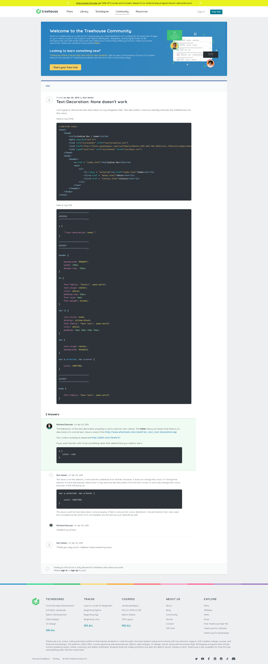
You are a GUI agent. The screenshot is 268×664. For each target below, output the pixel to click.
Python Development (56, 614)
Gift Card (170, 628)
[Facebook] (209, 659)
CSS (48, 86)
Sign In (201, 11)
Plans (70, 11)
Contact (170, 623)
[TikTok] (227, 659)
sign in (64, 570)
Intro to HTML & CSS (131, 610)
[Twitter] (196, 659)
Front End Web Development (60, 605)
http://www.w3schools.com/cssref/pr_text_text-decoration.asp (141, 432)
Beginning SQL (91, 614)
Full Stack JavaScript (56, 610)
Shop (206, 619)
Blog (168, 610)
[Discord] (233, 659)
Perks (206, 614)
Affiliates (208, 610)
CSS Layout (127, 619)
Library (84, 11)
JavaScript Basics (130, 605)
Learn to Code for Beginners (98, 605)
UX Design (51, 623)
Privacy (56, 658)
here (97, 43)
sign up (74, 570)
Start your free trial (66, 67)
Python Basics (128, 614)
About (169, 605)
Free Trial (216, 12)
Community (122, 11)
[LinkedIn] (215, 659)
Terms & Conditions (41, 658)
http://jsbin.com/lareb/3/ (106, 437)
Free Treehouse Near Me (216, 623)
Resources (142, 11)
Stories (169, 619)
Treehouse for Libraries (215, 628)
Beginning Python (92, 610)
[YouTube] (202, 659)
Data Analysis (52, 619)
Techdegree (102, 11)
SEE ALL (50, 630)
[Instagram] (221, 659)
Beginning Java (91, 619)
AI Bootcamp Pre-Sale (86, 3)
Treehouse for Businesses (216, 633)
